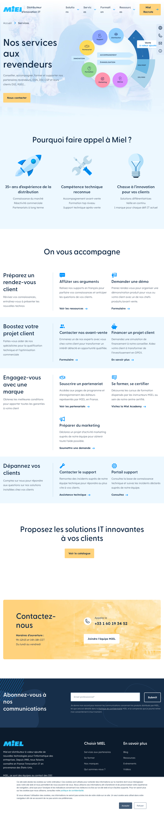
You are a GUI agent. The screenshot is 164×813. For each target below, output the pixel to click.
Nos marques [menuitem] (91, 763)
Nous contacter (17, 97)
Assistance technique (72, 494)
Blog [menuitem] (125, 752)
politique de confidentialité (72, 790)
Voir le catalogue (79, 553)
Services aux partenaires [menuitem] (97, 752)
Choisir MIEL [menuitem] (94, 744)
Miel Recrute (148, 9)
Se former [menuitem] (89, 757)
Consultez (117, 494)
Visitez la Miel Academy (126, 406)
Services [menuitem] (23, 23)
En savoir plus (120, 359)
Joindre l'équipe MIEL (102, 638)
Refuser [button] (140, 805)
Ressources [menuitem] (129, 757)
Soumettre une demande (74, 448)
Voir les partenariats (72, 406)
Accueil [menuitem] (7, 23)
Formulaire (118, 308)
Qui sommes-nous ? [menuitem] (94, 769)
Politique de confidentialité (110, 708)
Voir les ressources (71, 308)
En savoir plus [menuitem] (135, 744)
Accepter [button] (125, 805)
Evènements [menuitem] (129, 763)
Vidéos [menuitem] (127, 769)
